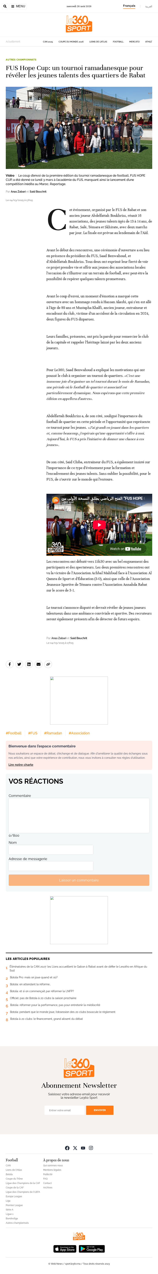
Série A (9, 1209)
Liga (8, 1201)
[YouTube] (83, 1147)
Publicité (47, 1174)
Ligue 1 (9, 1214)
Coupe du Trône (14, 1178)
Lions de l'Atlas (98, 42)
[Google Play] (92, 1248)
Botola (9, 1174)
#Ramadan (53, 733)
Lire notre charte (20, 765)
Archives (47, 1187)
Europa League (14, 1196)
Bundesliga (12, 1218)
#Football (13, 733)
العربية (148, 6)
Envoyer (100, 1110)
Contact (47, 1183)
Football (118, 42)
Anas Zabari (18, 191)
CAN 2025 (48, 42)
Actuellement (13, 41)
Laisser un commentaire (79, 880)
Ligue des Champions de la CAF (23, 1183)
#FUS (32, 733)
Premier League (14, 1205)
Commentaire (20, 796)
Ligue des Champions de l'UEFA (23, 1192)
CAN (8, 1165)
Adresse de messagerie (28, 859)
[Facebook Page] (67, 1147)
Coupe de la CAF (15, 1187)
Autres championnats (21, 59)
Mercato (134, 42)
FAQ (45, 1178)
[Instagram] (91, 1147)
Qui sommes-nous (53, 1165)
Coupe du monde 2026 (71, 42)
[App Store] (64, 1248)
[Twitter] (75, 1147)
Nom (13, 843)
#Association (79, 733)
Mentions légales (52, 1170)
